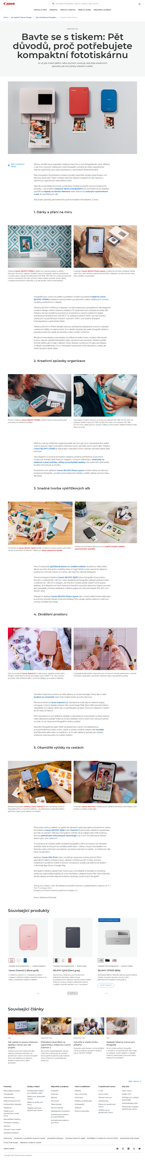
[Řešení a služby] (92, 10)
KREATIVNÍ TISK (72, 29)
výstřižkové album (58, 566)
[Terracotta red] (70, 960)
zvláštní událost (78, 566)
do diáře (100, 730)
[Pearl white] (18, 960)
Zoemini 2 (75, 830)
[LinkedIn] (128, 1149)
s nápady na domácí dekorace (56, 191)
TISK (9, 1038)
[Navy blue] (25, 960)
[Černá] (107, 960)
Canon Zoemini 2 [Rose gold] (24, 970)
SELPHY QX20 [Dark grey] (66, 970)
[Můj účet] (139, 4)
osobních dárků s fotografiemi (69, 189)
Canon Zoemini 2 (29, 673)
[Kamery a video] (48, 10)
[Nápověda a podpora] (112, 10)
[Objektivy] (58, 10)
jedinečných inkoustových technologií (59, 836)
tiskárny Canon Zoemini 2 (34, 807)
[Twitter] (134, 1149)
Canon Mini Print (88, 807)
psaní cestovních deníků (52, 550)
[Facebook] (117, 1149)
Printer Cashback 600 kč (109, 920)
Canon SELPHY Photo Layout (93, 271)
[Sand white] (63, 960)
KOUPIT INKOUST (106, 985)
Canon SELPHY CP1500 (24, 271)
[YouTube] (139, 1149)
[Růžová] (114, 960)
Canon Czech (9, 1149)
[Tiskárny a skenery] (76, 10)
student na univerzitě (44, 697)
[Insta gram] (123, 1149)
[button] (38, 993)
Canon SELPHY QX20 (27, 548)
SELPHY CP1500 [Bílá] (109, 970)
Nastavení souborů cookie (30, 1143)
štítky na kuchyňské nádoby (72, 462)
